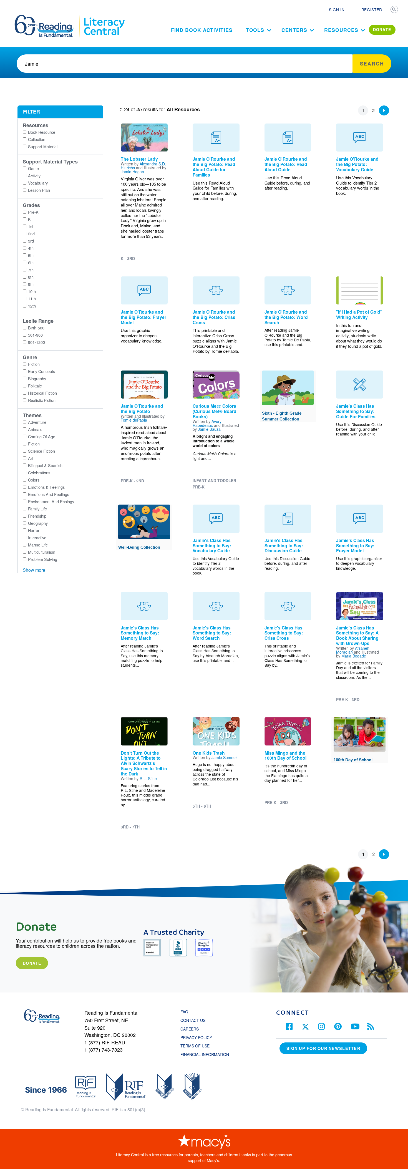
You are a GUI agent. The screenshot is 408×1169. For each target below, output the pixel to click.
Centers (294, 29)
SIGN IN (337, 9)
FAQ (184, 1011)
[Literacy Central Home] (104, 17)
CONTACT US (194, 1020)
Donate (32, 963)
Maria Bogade (353, 656)
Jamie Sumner (224, 757)
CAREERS (189, 1029)
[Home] (47, 17)
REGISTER (371, 9)
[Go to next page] (384, 110)
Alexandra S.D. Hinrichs (143, 165)
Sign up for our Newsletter (323, 1048)
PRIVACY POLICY (196, 1037)
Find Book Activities (202, 29)
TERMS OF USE (197, 1046)
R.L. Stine (148, 778)
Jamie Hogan (132, 171)
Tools (255, 29)
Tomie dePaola (134, 420)
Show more (34, 570)
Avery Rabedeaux (207, 423)
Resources (341, 29)
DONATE (382, 29)
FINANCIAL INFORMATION (204, 1054)
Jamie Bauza (209, 429)
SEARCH (395, 10)
